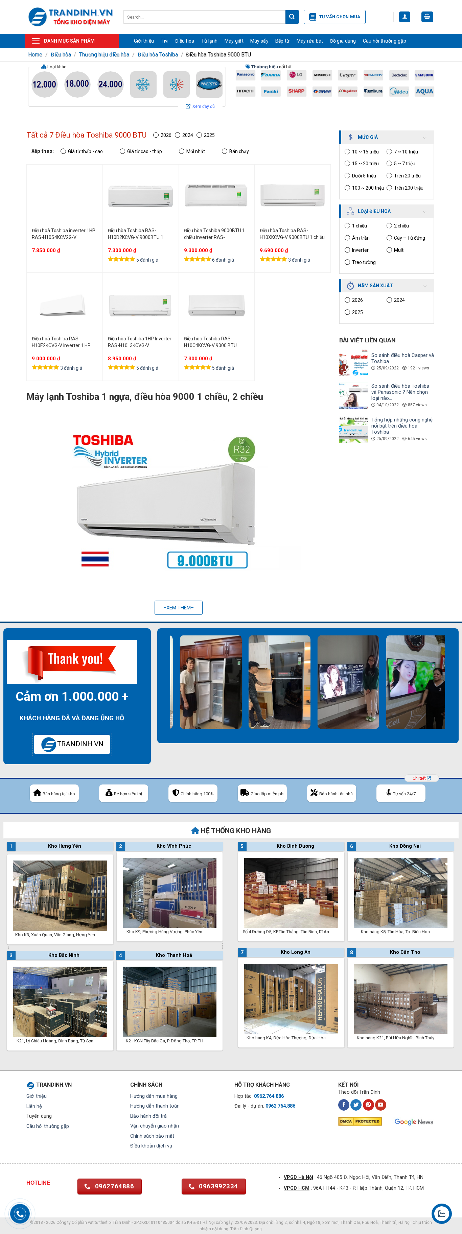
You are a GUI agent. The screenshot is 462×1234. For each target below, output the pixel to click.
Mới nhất (195, 151)
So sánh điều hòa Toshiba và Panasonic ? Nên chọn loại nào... (400, 392)
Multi (399, 250)
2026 (357, 300)
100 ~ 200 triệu (368, 188)
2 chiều (401, 225)
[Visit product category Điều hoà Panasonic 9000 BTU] (245, 75)
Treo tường (364, 262)
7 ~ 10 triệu (406, 151)
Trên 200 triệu (408, 188)
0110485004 (163, 1222)
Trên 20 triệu (407, 175)
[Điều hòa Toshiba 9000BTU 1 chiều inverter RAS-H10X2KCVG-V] (217, 197)
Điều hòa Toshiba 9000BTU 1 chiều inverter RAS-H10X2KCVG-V (214, 234)
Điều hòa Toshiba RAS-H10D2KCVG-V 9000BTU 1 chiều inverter (135, 234)
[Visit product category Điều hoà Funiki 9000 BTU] (270, 91)
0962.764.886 (269, 1096)
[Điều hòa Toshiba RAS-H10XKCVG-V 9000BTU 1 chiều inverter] (292, 197)
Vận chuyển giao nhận (154, 1126)
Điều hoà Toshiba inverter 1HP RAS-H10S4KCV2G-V (63, 234)
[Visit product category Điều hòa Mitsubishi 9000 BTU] (322, 75)
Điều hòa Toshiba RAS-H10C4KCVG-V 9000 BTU (210, 342)
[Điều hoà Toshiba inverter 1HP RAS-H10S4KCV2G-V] (64, 197)
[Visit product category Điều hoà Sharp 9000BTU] (296, 91)
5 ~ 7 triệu (404, 163)
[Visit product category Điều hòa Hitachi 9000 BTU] (245, 91)
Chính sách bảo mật (152, 1136)
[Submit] (292, 17)
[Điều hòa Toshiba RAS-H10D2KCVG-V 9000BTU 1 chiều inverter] (141, 197)
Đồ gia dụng (343, 41)
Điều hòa (184, 41)
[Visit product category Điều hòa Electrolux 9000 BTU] (399, 75)
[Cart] (427, 17)
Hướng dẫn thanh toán (155, 1106)
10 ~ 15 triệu (365, 151)
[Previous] (165, 689)
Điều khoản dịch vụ (151, 1146)
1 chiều (359, 225)
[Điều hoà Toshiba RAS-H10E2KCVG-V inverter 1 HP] (64, 306)
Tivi (164, 41)
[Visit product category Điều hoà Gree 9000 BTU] (322, 91)
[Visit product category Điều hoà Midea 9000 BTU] (399, 91)
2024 (399, 300)
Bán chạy (239, 151)
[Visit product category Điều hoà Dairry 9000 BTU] (373, 75)
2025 (357, 312)
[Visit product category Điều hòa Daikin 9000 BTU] (270, 75)
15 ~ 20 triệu (365, 163)
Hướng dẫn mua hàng (154, 1096)
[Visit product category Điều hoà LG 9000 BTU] (296, 75)
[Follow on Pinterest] (368, 1105)
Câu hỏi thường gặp (384, 41)
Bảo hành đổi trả (148, 1116)
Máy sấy (259, 41)
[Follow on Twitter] (356, 1105)
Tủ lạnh (209, 41)
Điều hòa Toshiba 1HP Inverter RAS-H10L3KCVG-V (139, 342)
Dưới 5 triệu (364, 175)
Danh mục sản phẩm (69, 41)
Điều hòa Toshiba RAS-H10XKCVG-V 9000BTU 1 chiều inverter (292, 234)
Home (35, 54)
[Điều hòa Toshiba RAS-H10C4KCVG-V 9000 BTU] (217, 306)
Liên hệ (34, 1106)
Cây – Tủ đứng (409, 238)
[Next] (450, 689)
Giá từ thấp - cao (85, 151)
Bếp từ (282, 41)
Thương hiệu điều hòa (104, 54)
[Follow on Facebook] (343, 1105)
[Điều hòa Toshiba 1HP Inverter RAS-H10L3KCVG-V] (141, 306)
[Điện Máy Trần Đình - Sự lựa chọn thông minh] (70, 17)
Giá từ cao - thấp (144, 151)
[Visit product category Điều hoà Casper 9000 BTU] (347, 75)
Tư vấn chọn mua (340, 16)
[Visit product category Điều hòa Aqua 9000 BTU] (424, 91)
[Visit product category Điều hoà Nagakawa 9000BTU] (347, 91)
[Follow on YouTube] (380, 1105)
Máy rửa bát (310, 41)
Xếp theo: (42, 151)
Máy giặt (234, 41)
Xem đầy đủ (203, 106)
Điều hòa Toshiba (158, 54)
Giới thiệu (144, 41)
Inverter (360, 250)
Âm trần (361, 238)
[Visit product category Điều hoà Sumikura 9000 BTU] (373, 91)
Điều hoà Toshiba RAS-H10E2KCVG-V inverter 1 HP (61, 342)
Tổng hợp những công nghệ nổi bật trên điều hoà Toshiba (402, 426)
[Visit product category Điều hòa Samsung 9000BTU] (424, 75)
